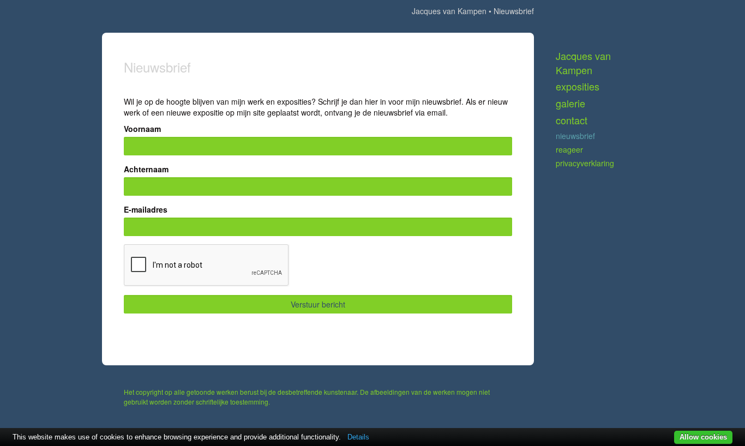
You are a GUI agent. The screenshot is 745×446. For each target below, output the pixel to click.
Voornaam (142, 128)
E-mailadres (145, 209)
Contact (571, 120)
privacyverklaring (585, 163)
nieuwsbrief (575, 135)
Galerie (570, 103)
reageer (569, 149)
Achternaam (146, 169)
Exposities (577, 86)
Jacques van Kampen (449, 10)
